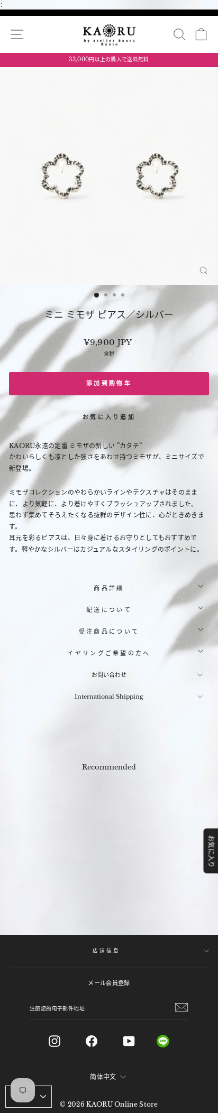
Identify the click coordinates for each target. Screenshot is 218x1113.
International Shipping (109, 696)
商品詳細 (109, 588)
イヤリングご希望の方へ (108, 653)
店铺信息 (106, 951)
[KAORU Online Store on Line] (171, 1041)
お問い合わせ (109, 675)
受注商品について (109, 631)
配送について (109, 610)
